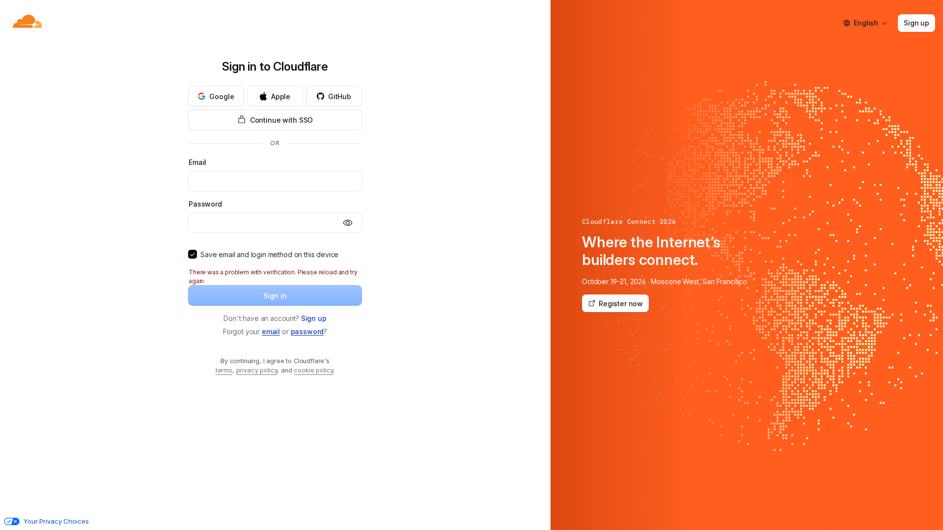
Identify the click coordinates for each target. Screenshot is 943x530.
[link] (314, 318)
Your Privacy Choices (56, 521)
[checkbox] (192, 254)
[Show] (348, 223)
